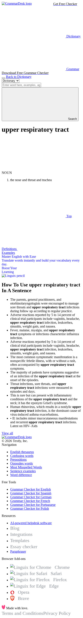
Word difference (21, 475)
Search (72, 118)
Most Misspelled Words (26, 467)
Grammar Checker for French (30, 501)
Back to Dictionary (18, 77)
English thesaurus (22, 452)
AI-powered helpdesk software (31, 523)
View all (7, 433)
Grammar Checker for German (31, 497)
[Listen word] (34, 169)
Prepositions (18, 459)
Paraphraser (18, 551)
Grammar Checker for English (30, 489)
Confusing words (21, 456)
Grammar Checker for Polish (29, 508)
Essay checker (23, 546)
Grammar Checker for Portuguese (33, 504)
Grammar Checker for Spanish (30, 493)
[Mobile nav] (3, 78)
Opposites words (21, 463)
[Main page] (17, 3)
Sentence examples (23, 471)
